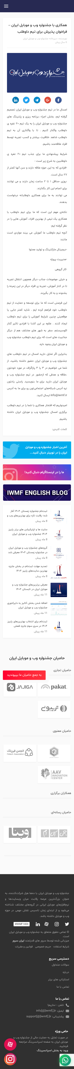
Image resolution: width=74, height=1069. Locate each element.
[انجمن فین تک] (19, 753)
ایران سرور (18, 941)
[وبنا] (19, 834)
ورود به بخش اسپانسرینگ (52, 1050)
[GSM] (54, 834)
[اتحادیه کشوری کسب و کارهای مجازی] (54, 753)
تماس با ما (63, 987)
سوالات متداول (60, 965)
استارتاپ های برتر (58, 979)
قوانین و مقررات (24, 947)
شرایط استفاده (61, 947)
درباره (66, 972)
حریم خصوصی (43, 947)
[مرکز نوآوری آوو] (54, 774)
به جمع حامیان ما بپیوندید (24, 675)
